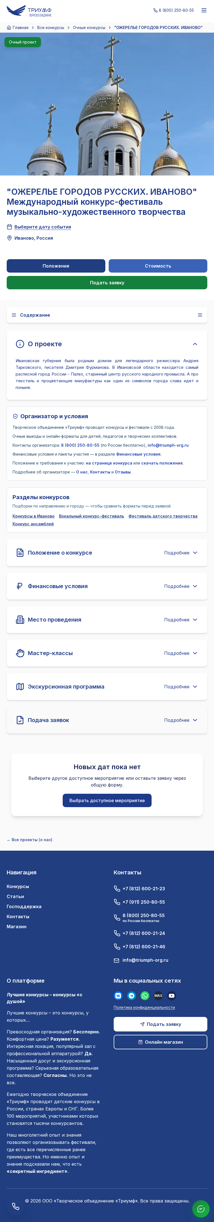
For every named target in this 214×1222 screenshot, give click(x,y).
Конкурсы (18, 886)
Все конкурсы (50, 27)
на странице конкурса (109, 463)
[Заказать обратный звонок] (16, 1206)
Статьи (15, 896)
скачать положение (162, 463)
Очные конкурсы (89, 27)
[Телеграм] (131, 995)
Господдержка (24, 906)
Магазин (16, 926)
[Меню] (204, 10)
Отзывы (123, 472)
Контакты (100, 472)
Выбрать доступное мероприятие (107, 800)
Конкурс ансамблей (33, 523)
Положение (56, 266)
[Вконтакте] (118, 995)
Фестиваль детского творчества (163, 516)
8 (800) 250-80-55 (80, 445)
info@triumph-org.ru (168, 445)
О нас (82, 472)
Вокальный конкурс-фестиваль (91, 516)
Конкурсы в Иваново (34, 516)
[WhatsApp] (144, 995)
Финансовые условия (138, 454)
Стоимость (158, 266)
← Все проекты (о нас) (29, 839)
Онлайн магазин (164, 1042)
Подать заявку (107, 282)
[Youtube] (171, 995)
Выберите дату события (42, 227)
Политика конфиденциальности (144, 1007)
